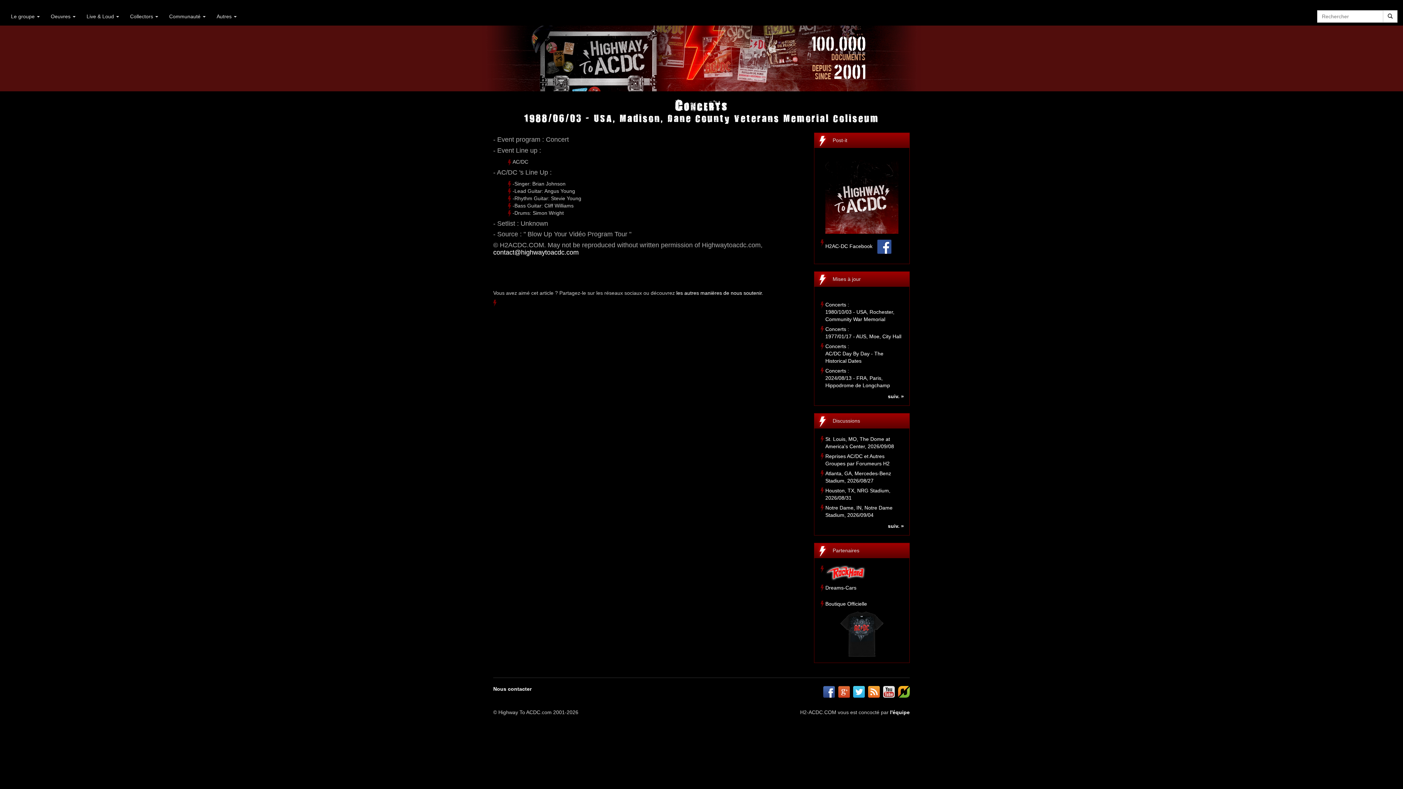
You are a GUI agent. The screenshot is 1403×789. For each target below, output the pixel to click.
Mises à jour (847, 279)
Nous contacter (512, 689)
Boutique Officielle (846, 604)
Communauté (185, 16)
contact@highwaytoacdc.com (536, 252)
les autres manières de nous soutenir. (719, 293)
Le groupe (23, 16)
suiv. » (896, 396)
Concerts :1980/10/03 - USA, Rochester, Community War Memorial (859, 312)
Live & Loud (101, 16)
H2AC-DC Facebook (848, 246)
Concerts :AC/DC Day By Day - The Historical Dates (854, 353)
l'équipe (900, 712)
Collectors (142, 16)
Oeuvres (61, 16)
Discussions (846, 421)
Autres (225, 16)
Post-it (840, 140)
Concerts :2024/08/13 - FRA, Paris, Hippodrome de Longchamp (857, 378)
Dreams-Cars (840, 588)
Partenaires (846, 550)
